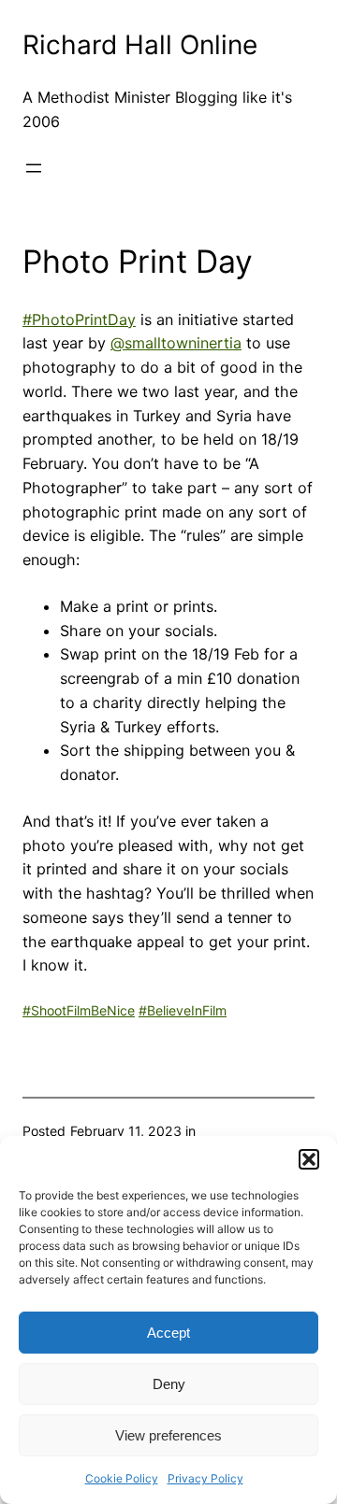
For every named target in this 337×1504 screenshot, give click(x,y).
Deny (169, 1384)
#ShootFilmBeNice (78, 1010)
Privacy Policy (205, 1478)
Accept (168, 1333)
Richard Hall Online (139, 45)
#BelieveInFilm (183, 1010)
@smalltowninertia (176, 342)
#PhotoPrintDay (79, 319)
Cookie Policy (121, 1478)
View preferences (168, 1435)
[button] (309, 1159)
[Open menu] (33, 168)
